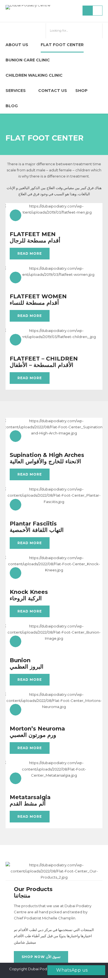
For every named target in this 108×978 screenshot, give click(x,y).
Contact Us (52, 90)
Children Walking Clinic (34, 75)
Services (16, 90)
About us (17, 44)
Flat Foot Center (62, 44)
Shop (81, 90)
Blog (12, 105)
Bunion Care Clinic (28, 59)
